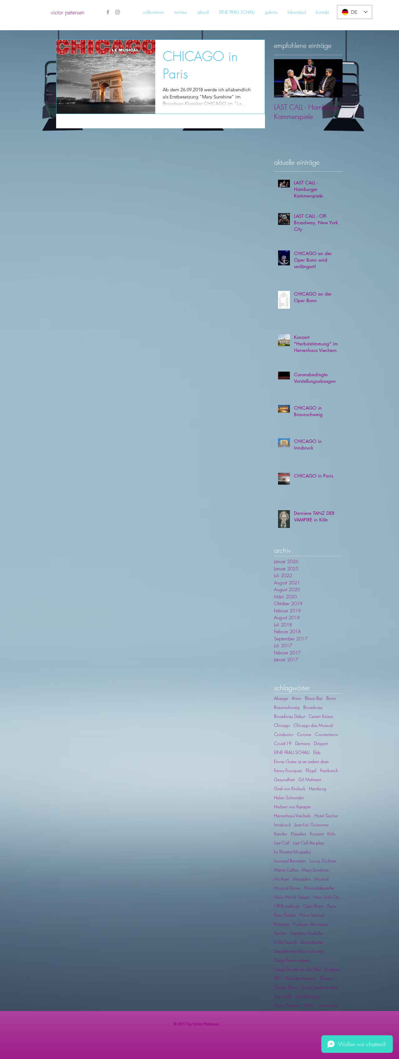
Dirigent (321, 743)
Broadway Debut (289, 716)
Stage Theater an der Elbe (297, 969)
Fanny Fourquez (288, 770)
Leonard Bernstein (290, 860)
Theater (326, 978)
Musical (321, 878)
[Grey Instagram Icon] (117, 12)
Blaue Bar (314, 698)
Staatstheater (312, 942)
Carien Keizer (321, 716)
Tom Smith (283, 996)
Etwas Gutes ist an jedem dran (301, 761)
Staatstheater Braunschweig (299, 951)
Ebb (316, 752)
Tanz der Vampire (300, 978)
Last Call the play (308, 842)
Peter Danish (285, 915)
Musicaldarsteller (319, 887)
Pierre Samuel (312, 915)
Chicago (282, 725)
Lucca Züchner (323, 860)
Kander (280, 833)
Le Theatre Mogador (292, 851)
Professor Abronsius (310, 924)
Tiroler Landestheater (319, 987)
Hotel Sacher (326, 815)
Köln (331, 833)
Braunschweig (287, 707)
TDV (277, 978)
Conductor (283, 734)
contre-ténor (328, 1005)
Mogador (301, 878)
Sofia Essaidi (285, 942)
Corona (304, 734)
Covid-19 (282, 743)
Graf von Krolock (289, 788)
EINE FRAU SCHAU (292, 752)
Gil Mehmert (309, 779)
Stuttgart (332, 969)
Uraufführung (307, 996)
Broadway (312, 707)
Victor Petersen (287, 1005)
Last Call (281, 842)
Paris (331, 906)
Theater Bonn (286, 987)
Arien (296, 698)
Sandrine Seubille (306, 933)
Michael (281, 878)
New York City (326, 897)
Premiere (281, 924)
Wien (309, 1005)
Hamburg (317, 788)
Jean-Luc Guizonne (312, 824)
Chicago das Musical (313, 725)
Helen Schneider (289, 797)
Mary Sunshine (315, 869)
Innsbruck (282, 824)
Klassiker (298, 833)
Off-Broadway (287, 906)
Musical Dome (287, 887)
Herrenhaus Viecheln (292, 815)
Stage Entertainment (292, 960)
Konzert (317, 833)
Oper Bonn (313, 906)
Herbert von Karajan (292, 806)
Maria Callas (286, 869)
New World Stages (292, 897)
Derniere (302, 743)
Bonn (331, 698)
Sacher (280, 933)
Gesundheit (284, 779)
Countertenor (326, 734)
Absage (281, 698)
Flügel (311, 770)
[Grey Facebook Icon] (108, 12)
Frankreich (329, 770)
